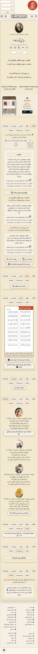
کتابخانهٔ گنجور (10, 615)
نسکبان (12, 629)
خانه (31, 608)
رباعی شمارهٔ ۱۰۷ (19, 40)
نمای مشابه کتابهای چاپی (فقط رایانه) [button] (20, 264)
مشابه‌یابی (29, 622)
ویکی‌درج (16, 145)
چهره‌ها (30, 638)
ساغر (12, 612)
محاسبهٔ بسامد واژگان (20, 286)
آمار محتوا (29, 643)
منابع (12, 638)
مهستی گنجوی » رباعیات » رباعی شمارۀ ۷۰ (19, 418)
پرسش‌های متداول (27, 636)
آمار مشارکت (11, 633)
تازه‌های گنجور (28, 624)
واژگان (27, 126)
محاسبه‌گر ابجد (10, 620)
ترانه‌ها (27, 130)
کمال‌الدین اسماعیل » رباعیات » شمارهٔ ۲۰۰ (19, 450)
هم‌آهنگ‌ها (5, 126)
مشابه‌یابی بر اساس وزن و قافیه (20, 513)
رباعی (16, 143)
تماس (12, 640)
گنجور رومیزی (10, 610)
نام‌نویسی (9, 587)
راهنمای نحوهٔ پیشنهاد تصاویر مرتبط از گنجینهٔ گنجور (19, 366)
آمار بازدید (11, 636)
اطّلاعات (33, 126)
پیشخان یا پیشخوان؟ (9, 627)
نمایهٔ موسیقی (28, 617)
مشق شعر (13, 126)
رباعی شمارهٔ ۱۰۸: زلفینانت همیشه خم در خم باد (28, 87)
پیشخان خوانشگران (9, 624)
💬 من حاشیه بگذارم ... (19, 582)
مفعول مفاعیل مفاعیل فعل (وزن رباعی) (17, 141)
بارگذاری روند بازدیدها (19, 558)
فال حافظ (29, 615)
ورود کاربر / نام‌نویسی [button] (20, 16)
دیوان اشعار (19, 34)
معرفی (30, 634)
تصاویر (21, 126)
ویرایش (11, 186)
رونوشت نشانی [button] (13, 259)
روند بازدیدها (19, 130)
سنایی (27, 34)
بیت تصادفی (29, 610)
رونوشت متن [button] (28, 259)
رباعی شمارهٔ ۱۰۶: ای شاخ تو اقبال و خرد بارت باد (9, 87)
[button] (36, 16)
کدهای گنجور (10, 608)
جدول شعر (29, 612)
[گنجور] (32, 5)
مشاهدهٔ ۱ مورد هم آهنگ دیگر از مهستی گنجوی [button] (19, 432)
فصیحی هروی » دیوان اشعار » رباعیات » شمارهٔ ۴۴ (19, 499)
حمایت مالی (29, 641)
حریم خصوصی (10, 643)
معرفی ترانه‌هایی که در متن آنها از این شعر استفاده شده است (19, 534)
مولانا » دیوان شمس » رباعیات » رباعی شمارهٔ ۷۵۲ (19, 474)
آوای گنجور (11, 622)
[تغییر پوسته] (4, 650)
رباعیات (13, 34)
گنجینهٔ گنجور (10, 617)
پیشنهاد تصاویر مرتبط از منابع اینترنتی (20, 360)
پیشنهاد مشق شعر (19, 388)
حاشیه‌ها (11, 130)
